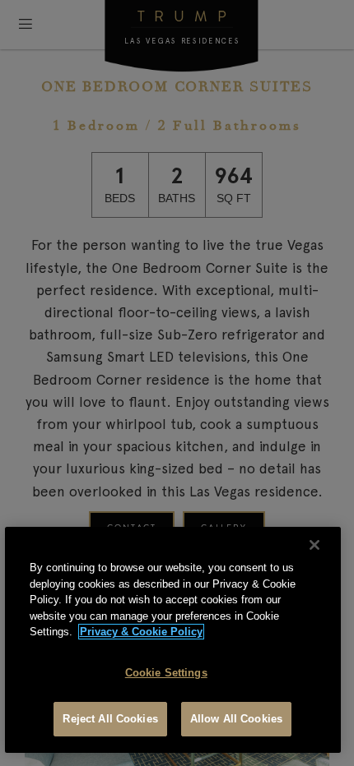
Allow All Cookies (236, 719)
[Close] (314, 545)
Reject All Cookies (110, 719)
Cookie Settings (166, 673)
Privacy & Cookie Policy (141, 631)
